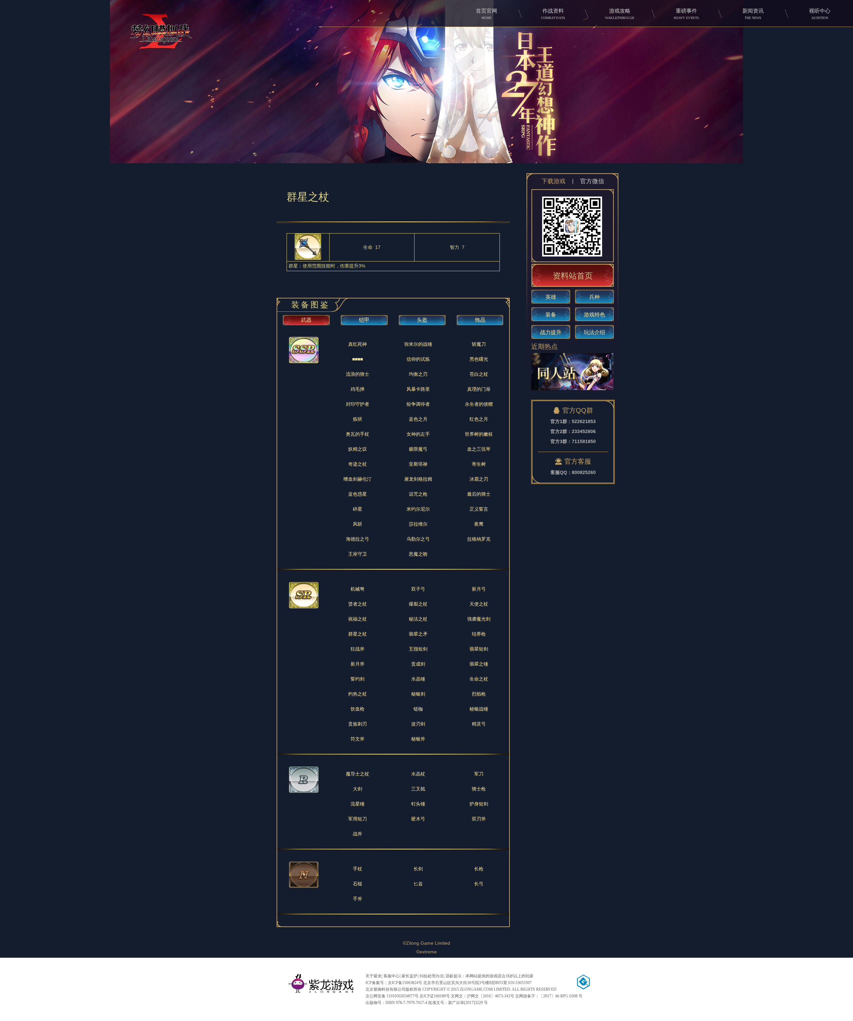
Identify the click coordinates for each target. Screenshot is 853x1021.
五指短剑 (418, 649)
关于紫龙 (374, 976)
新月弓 (479, 589)
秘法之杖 (418, 619)
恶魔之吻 (418, 554)
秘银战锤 (478, 709)
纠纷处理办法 (431, 976)
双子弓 (418, 589)
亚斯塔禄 (418, 464)
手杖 (357, 868)
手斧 (357, 898)
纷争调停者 (418, 404)
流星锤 (358, 803)
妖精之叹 (357, 449)
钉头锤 (418, 803)
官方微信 (592, 181)
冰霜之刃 (478, 479)
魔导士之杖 (357, 773)
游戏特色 (594, 314)
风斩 (357, 524)
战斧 (357, 833)
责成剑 (418, 664)
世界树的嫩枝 (479, 434)
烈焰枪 (479, 694)
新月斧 (358, 664)
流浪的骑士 (357, 374)
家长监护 (410, 976)
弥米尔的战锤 (418, 344)
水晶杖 (418, 773)
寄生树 (479, 464)
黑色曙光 (478, 359)
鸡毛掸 (358, 389)
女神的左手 (418, 434)
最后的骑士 (478, 494)
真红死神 (357, 344)
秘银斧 (418, 739)
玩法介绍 (594, 332)
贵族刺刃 (357, 724)
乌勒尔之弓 (418, 539)
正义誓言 (478, 509)
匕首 (418, 883)
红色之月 (478, 419)
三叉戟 (418, 788)
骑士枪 (479, 788)
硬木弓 (418, 818)
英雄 (550, 297)
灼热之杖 (357, 694)
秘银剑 (418, 694)
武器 (306, 320)
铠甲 (364, 320)
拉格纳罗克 (478, 539)
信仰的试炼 (418, 359)
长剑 (418, 868)
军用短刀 (357, 818)
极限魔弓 (418, 449)
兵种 (594, 297)
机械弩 (358, 589)
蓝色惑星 (357, 494)
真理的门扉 (478, 389)
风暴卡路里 (418, 389)
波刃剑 (418, 724)
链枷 (418, 709)
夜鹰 (478, 524)
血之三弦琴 (478, 449)
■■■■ (357, 359)
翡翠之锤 (478, 664)
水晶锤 (418, 679)
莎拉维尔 (418, 524)
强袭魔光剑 (478, 619)
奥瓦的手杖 (357, 434)
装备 (550, 314)
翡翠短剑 (478, 649)
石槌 (357, 883)
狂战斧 (358, 649)
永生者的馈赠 (479, 404)
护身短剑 (478, 803)
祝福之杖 (357, 619)
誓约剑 (358, 679)
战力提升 (550, 332)
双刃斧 (479, 818)
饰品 (480, 320)
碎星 (357, 509)
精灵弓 (479, 724)
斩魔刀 (479, 344)
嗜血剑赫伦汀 (358, 479)
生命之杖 (478, 679)
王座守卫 (357, 554)
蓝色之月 (418, 419)
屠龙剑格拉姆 (418, 479)
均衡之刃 (418, 374)
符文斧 (358, 739)
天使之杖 (478, 604)
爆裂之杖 (418, 604)
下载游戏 (553, 181)
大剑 (357, 788)
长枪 (478, 868)
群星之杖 (357, 634)
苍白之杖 (478, 374)
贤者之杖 (357, 604)
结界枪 (479, 634)
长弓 (478, 883)
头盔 (422, 320)
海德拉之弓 (357, 539)
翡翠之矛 (418, 634)
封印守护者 (357, 404)
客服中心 (392, 976)
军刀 (478, 773)
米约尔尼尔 (418, 509)
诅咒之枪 (418, 494)
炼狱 (357, 419)
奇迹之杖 (357, 464)
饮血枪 (358, 709)
